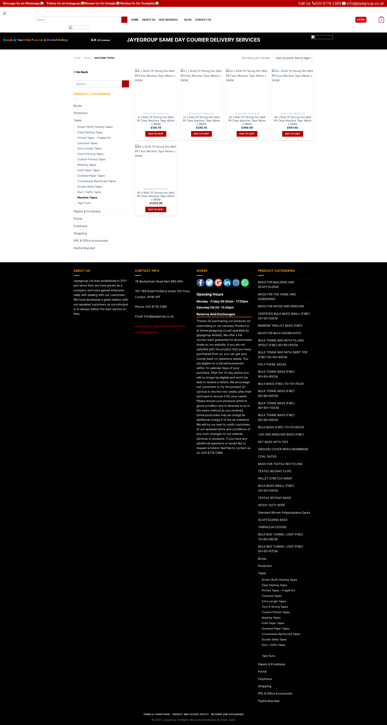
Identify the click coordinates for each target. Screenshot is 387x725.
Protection (81, 113)
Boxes (78, 106)
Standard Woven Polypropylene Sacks (284, 512)
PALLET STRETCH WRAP (275, 478)
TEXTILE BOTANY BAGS (274, 498)
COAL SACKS (267, 456)
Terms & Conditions (156, 714)
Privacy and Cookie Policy (190, 714)
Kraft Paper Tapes (88, 170)
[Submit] (124, 20)
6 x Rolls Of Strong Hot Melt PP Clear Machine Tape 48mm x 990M (156, 120)
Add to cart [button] (155, 133)
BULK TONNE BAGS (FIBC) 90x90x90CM (276, 417)
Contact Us (203, 19)
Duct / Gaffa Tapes (89, 192)
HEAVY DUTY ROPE (271, 505)
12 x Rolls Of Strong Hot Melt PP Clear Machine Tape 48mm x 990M (201, 120)
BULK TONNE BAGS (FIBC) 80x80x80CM (276, 393)
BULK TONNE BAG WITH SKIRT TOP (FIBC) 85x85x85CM (282, 354)
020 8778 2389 (328, 3)
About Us (148, 19)
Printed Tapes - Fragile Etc (94, 137)
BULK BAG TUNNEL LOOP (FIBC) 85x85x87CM (280, 549)
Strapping (80, 233)
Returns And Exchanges (227, 714)
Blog (187, 19)
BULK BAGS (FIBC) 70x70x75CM (281, 384)
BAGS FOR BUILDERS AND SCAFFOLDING (276, 284)
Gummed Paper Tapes (91, 175)
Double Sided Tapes (89, 186)
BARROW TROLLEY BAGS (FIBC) (280, 325)
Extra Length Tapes (89, 148)
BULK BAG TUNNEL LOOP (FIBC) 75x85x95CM (280, 537)
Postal (78, 218)
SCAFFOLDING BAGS (272, 520)
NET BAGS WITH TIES (273, 442)
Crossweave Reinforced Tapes (96, 181)
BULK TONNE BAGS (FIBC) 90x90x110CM (276, 405)
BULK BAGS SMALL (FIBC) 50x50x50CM (276, 488)
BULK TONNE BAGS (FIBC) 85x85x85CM (276, 374)
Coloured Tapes (87, 143)
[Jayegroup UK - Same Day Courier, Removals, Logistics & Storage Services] (15, 19)
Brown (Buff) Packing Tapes (95, 126)
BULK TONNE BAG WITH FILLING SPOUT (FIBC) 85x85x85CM (281, 343)
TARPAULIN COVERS (272, 527)
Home (134, 19)
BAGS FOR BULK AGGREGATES (279, 333)
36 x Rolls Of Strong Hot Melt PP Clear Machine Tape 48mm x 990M (292, 120)
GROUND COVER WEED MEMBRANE (283, 449)
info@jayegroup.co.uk (365, 3)
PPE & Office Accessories (91, 240)
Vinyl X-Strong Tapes (90, 153)
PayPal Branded (84, 248)
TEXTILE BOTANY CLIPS (274, 471)
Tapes (87, 58)
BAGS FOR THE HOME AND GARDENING (277, 297)
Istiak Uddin (228, 719)
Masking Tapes (86, 164)
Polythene (80, 226)
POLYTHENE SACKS (272, 364)
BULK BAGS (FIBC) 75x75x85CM (281, 427)
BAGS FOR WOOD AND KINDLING (281, 306)
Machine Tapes (87, 197)
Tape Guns (84, 203)
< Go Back (81, 72)
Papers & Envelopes (87, 211)
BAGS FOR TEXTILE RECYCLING (280, 464)
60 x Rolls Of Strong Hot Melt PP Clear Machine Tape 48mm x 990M (156, 196)
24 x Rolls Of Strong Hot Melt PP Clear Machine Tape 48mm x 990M (247, 120)
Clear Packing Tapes (90, 132)
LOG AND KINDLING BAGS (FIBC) (281, 434)
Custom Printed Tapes (91, 159)
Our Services (168, 19)
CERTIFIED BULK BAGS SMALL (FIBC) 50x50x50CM (284, 316)
